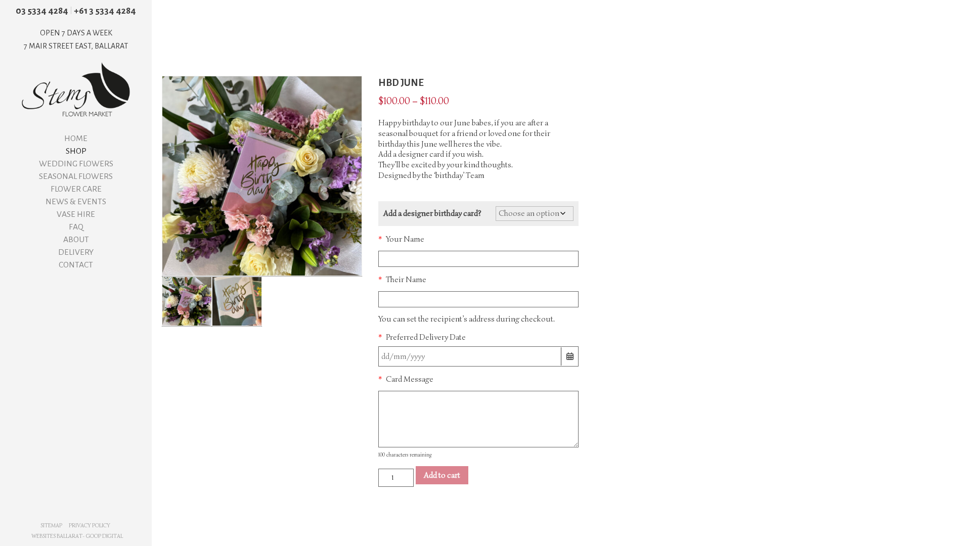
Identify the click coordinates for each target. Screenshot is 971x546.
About (76, 239)
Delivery (76, 252)
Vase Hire (76, 214)
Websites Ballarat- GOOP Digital (77, 535)
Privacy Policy (89, 525)
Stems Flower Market (76, 89)
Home (75, 138)
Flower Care (76, 189)
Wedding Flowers (76, 163)
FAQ (76, 227)
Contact (76, 264)
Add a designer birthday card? (432, 213)
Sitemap (51, 525)
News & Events (76, 201)
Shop (76, 151)
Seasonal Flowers (76, 176)
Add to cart (442, 475)
